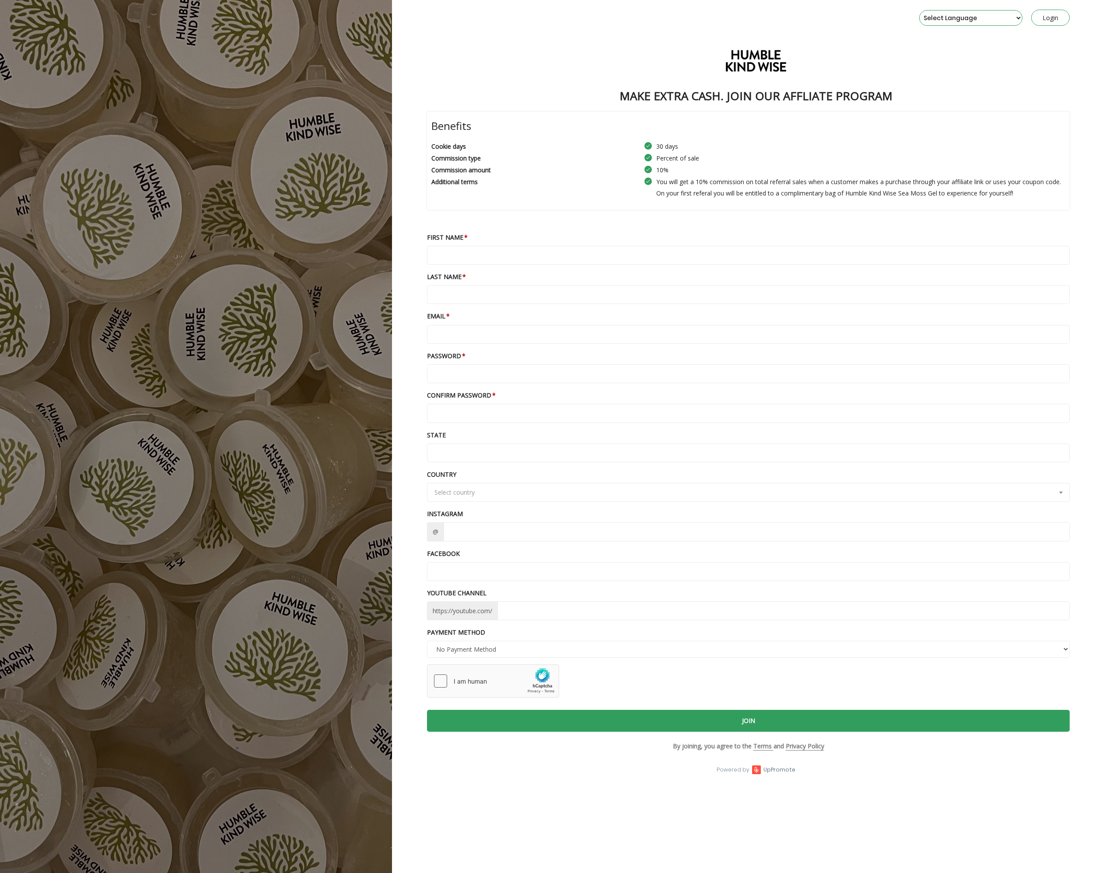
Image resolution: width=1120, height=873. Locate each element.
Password (444, 356)
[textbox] (748, 492)
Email (436, 316)
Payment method (456, 632)
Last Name (444, 276)
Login (1050, 18)
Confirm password (459, 395)
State (436, 435)
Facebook (443, 553)
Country (441, 474)
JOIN (748, 720)
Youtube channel (456, 593)
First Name (445, 237)
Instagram (445, 514)
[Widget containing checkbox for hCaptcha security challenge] (493, 681)
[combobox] (748, 492)
